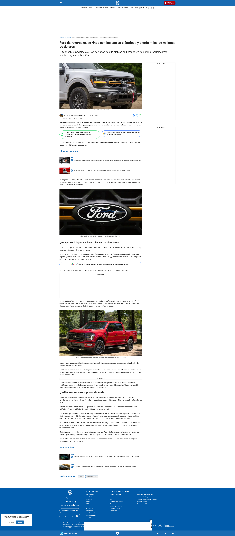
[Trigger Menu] (61, 3)
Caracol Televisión (90, 497)
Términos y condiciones (143, 503)
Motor (67, 37)
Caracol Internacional (91, 513)
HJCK (87, 503)
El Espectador (89, 508)
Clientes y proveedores (116, 506)
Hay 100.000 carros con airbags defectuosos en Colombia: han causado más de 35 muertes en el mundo (107, 160)
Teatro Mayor (89, 510)
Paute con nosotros (115, 508)
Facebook (133, 116)
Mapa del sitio (113, 510)
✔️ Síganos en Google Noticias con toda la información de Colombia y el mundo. (102, 264)
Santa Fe (91, 7)
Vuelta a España (134, 7)
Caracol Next (89, 517)
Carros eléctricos (91, 476)
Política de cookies (142, 501)
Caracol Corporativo (91, 515)
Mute (158, 533)
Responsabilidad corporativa (144, 497)
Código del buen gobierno (116, 501)
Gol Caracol (89, 499)
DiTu (87, 506)
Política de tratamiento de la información (147, 499)
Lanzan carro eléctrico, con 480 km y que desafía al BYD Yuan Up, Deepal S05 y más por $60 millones (106, 456)
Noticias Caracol (90, 494)
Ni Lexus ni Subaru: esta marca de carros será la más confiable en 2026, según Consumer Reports (104, 467)
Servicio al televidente (115, 494)
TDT (111, 499)
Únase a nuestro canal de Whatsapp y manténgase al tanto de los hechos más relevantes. (78, 134)
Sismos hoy (113, 7)
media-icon (117, 533)
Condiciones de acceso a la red (145, 494)
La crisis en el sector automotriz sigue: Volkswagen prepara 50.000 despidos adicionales (101, 170)
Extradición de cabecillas (101, 7)
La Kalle (88, 501)
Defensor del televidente (116, 497)
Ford (81, 476)
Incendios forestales (123, 7)
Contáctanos (113, 503)
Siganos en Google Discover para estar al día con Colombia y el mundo (123, 133)
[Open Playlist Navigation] (175, 533)
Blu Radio (61, 37)
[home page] (117, 3)
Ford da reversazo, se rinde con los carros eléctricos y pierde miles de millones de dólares (95, 37)
